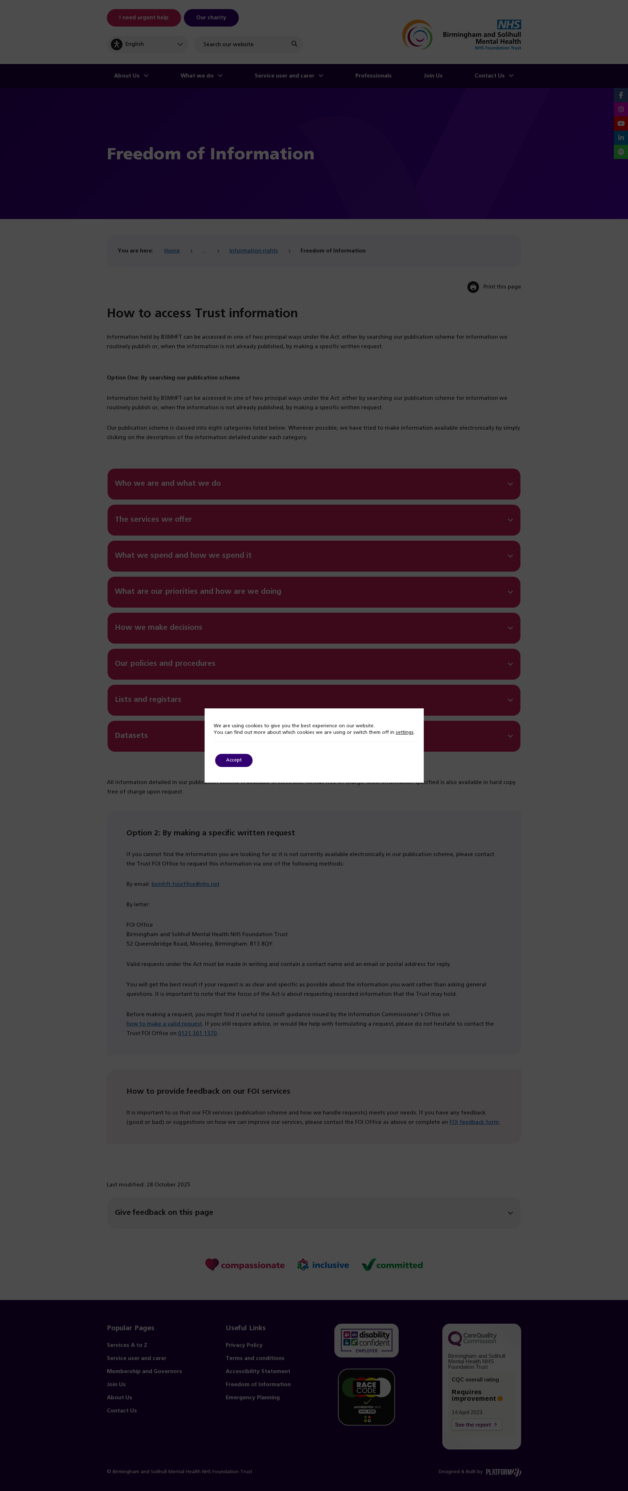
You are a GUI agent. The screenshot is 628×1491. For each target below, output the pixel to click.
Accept (234, 760)
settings (405, 732)
